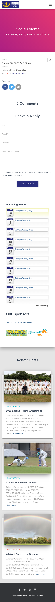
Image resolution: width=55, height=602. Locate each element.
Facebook (20, 590)
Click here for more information (19, 323)
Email (35, 589)
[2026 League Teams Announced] (27, 386)
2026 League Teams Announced (24, 411)
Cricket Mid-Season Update (21, 482)
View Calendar (41, 305)
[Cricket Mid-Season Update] (27, 458)
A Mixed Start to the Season (22, 554)
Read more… (19, 433)
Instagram (30, 590)
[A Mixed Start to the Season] (27, 529)
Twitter (24, 590)
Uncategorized (13, 407)
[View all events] (50, 60)
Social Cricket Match (17, 74)
